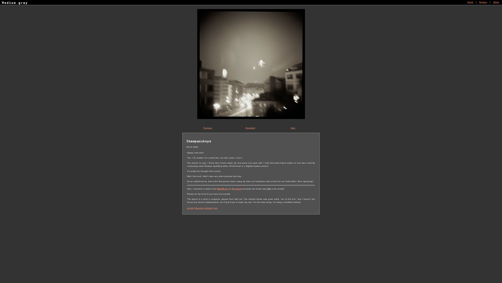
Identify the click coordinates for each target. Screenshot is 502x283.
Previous (207, 128)
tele (215, 208)
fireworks (198, 208)
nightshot (208, 208)
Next (293, 128)
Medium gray (15, 3)
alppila (190, 208)
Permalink (250, 128)
